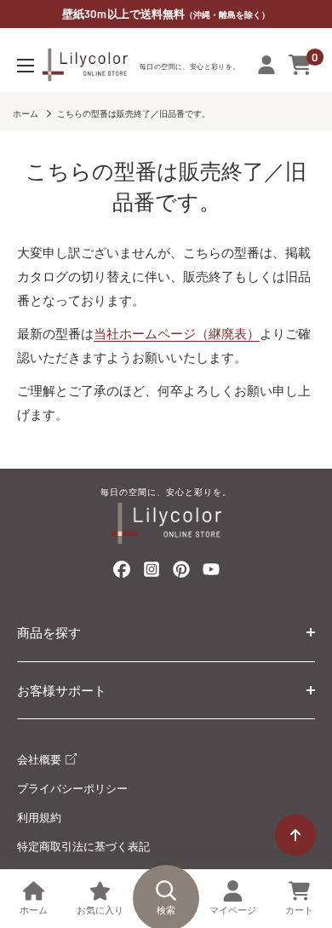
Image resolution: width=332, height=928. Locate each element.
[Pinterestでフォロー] (181, 573)
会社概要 (40, 759)
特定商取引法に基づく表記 (83, 846)
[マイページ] (266, 64)
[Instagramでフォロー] (151, 574)
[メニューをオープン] (25, 65)
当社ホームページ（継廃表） (177, 333)
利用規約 (39, 817)
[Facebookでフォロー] (121, 573)
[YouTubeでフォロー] (211, 574)
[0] (301, 65)
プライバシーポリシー (72, 788)
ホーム (25, 113)
